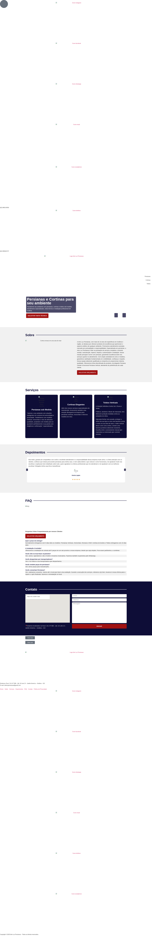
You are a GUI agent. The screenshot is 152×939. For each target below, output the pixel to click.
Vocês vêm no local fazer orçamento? (38, 554)
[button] (116, 315)
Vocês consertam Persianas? (35, 570)
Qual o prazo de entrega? (33, 541)
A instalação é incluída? (33, 548)
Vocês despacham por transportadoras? (39, 559)
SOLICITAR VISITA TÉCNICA (37, 315)
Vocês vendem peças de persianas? (37, 564)
